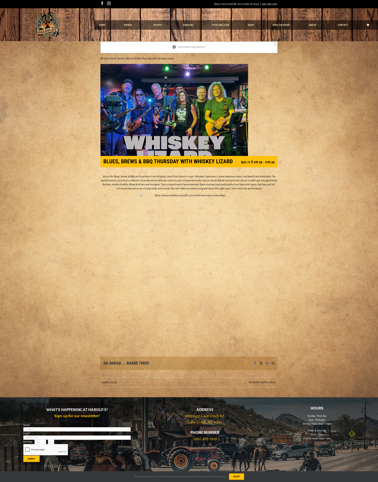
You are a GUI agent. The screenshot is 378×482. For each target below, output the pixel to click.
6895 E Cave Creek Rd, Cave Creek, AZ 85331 (236, 4)
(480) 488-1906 (205, 439)
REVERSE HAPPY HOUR (262, 382)
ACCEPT (236, 476)
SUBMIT (31, 458)
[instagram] (109, 3)
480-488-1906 (269, 4)
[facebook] (102, 3)
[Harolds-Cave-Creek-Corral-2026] (47, 13)
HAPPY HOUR (109, 382)
